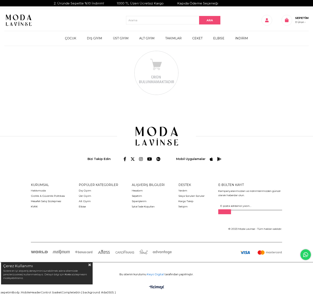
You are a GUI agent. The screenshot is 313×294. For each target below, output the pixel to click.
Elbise (82, 206)
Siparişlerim (139, 201)
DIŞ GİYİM (94, 38)
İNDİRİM (241, 38)
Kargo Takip (185, 201)
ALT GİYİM (147, 38)
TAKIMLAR (173, 38)
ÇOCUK (70, 38)
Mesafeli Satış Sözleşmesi (46, 201)
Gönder (224, 211)
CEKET (197, 38)
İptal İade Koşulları (143, 206)
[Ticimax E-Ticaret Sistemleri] (156, 287)
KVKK (34, 206)
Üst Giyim (85, 195)
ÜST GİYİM (121, 38)
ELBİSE (218, 38)
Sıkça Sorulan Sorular (191, 195)
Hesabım (137, 190)
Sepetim (137, 195)
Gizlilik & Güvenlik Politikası (48, 195)
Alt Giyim (85, 201)
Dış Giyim (85, 190)
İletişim (183, 206)
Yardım (182, 190)
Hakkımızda (38, 190)
